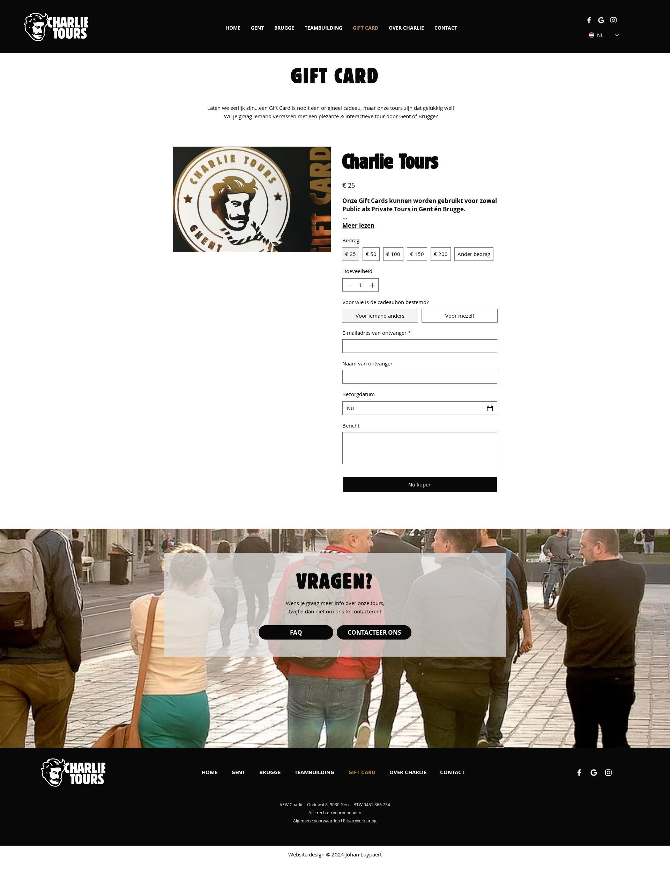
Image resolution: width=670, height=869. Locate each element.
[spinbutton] (360, 285)
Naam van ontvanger (367, 363)
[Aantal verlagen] (348, 285)
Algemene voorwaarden (316, 820)
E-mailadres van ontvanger (376, 332)
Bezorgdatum (358, 394)
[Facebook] (589, 20)
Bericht (350, 425)
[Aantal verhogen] (373, 285)
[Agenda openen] (490, 408)
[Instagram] (613, 20)
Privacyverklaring (360, 820)
